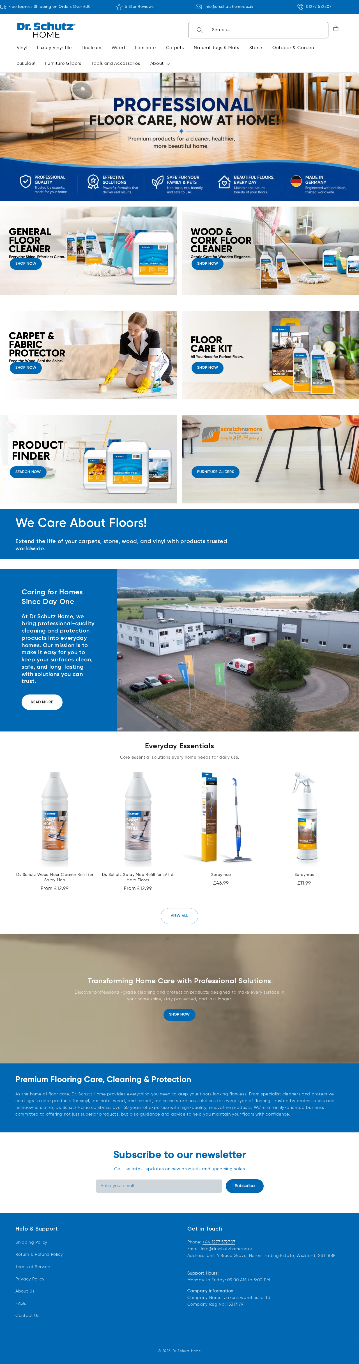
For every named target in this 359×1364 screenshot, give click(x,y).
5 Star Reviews (139, 7)
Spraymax (304, 875)
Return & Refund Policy (39, 1255)
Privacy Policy (29, 1279)
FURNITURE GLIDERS (215, 472)
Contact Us (27, 1316)
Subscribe (245, 1186)
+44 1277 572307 (218, 1242)
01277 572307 (319, 7)
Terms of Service (32, 1267)
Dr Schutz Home (186, 1351)
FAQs (20, 1303)
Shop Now (179, 1014)
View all (179, 916)
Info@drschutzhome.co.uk (228, 7)
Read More (42, 702)
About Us (24, 1291)
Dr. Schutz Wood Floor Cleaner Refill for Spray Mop (54, 877)
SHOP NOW (25, 264)
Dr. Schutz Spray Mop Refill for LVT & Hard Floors (138, 877)
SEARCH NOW (28, 472)
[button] (158, 64)
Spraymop (221, 875)
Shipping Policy (31, 1242)
